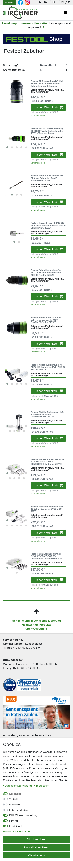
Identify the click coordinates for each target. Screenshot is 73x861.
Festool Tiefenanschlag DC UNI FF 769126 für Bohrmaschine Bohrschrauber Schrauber (47, 83)
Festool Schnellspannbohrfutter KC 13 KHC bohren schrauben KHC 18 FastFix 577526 (47, 272)
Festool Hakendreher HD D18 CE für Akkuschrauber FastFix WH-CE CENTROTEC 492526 (48, 225)
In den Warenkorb (47, 107)
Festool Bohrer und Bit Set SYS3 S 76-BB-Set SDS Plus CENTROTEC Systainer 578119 (47, 461)
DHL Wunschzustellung (23, 815)
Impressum (42, 785)
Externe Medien (19, 809)
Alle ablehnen (36, 855)
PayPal (13, 820)
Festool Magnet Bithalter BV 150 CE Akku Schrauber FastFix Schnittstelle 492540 (47, 178)
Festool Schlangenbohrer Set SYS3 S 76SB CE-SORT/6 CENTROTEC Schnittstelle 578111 (48, 556)
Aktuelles (9, 2)
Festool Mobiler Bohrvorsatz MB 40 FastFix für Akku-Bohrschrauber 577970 (47, 414)
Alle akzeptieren (36, 839)
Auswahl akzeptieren (36, 847)
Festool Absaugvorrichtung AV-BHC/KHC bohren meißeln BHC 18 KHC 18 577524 (48, 367)
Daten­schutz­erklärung (19, 785)
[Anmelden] (40, 2)
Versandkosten (38, 115)
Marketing (15, 804)
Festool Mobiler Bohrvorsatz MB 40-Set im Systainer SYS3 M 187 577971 (47, 509)
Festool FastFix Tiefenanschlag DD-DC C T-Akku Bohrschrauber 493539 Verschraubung (47, 130)
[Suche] (54, 2)
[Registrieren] (45, 2)
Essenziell (15, 793)
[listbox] (16, 138)
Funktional (15, 826)
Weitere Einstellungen (16, 831)
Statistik (14, 799)
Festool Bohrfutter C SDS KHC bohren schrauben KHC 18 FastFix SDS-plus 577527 (46, 320)
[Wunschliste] (62, 2)
